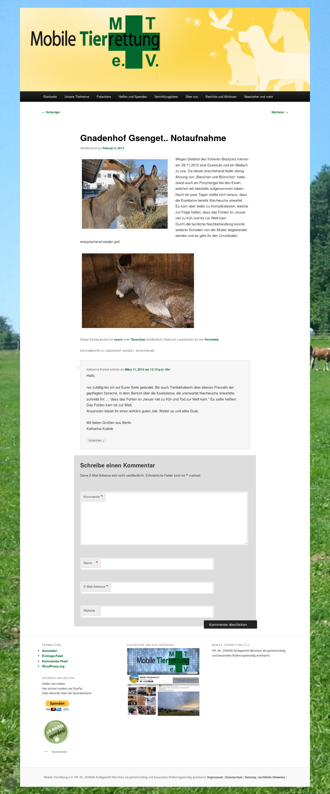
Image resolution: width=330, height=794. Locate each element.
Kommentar (93, 497)
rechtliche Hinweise (272, 777)
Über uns (192, 96)
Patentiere (104, 96)
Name (91, 563)
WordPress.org (53, 666)
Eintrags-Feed (52, 655)
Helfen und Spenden (133, 96)
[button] (10, 783)
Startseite (50, 96)
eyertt (118, 339)
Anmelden (49, 650)
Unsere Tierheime (77, 96)
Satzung (250, 777)
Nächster (280, 112)
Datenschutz (234, 777)
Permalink (212, 339)
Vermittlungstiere (166, 96)
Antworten (96, 440)
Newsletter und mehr (258, 96)
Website (89, 610)
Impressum (215, 777)
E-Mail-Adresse (96, 586)
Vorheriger (51, 112)
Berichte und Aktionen (221, 96)
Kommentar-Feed (55, 661)
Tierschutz (138, 339)
